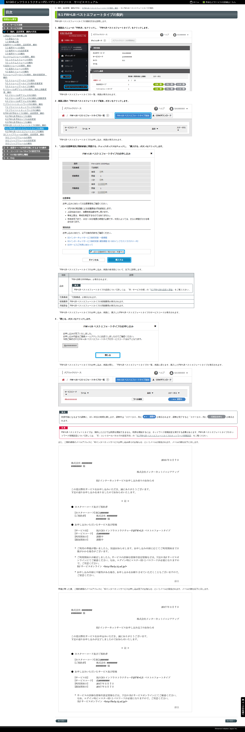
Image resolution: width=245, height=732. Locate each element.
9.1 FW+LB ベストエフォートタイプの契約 (24, 128)
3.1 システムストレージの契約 (19, 60)
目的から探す (10, 19)
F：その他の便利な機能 (17, 154)
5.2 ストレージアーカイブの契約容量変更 (24, 83)
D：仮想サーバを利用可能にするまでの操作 (26, 147)
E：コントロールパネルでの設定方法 (23, 151)
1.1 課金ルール (12, 39)
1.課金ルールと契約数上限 (15, 36)
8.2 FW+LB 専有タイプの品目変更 (20, 119)
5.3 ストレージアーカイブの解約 (20, 86)
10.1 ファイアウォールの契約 (18, 137)
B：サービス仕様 (14, 28)
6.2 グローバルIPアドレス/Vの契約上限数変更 (25, 98)
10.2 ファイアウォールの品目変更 (20, 140)
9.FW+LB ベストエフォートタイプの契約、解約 (24, 125)
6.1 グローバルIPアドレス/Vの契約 (20, 95)
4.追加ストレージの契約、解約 (17, 66)
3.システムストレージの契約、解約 (19, 57)
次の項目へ (230, 721)
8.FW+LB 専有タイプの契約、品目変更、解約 (23, 113)
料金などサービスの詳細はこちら (221, 2)
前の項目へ (62, 721)
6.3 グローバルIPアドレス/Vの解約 (20, 101)
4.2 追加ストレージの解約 (17, 72)
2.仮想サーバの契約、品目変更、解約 (20, 45)
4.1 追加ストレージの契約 (17, 69)
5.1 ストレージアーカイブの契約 (20, 80)
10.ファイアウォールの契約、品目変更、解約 (23, 134)
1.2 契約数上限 (12, 42)
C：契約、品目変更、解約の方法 (21, 32)
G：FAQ (10, 158)
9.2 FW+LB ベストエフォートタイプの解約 (24, 131)
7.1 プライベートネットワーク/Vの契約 (22, 107)
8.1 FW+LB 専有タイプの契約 (18, 116)
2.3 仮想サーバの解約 (15, 54)
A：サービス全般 (14, 25)
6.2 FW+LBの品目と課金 (162, 290)
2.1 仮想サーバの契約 (15, 48)
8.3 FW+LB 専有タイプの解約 (18, 122)
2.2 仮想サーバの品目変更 (17, 51)
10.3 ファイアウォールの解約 (18, 143)
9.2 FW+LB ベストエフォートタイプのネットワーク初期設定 (164, 436)
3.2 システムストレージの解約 (19, 63)
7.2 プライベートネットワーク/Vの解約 (22, 110)
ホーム (196, 2)
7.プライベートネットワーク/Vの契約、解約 (23, 104)
